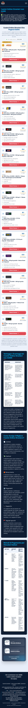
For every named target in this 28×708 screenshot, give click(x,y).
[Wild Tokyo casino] (8, 129)
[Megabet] (8, 213)
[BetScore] (8, 108)
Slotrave (4, 259)
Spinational (5, 301)
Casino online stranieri (13, 676)
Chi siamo (14, 678)
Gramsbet (4, 238)
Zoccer (4, 90)
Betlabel (4, 322)
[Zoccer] (8, 87)
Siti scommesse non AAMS (13, 675)
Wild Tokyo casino (6, 132)
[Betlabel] (8, 319)
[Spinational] (8, 298)
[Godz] (8, 66)
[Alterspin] (8, 192)
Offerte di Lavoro (14, 700)
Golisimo (4, 48)
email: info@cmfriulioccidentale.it (14, 699)
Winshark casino (6, 280)
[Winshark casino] (8, 277)
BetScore (4, 111)
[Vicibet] (8, 171)
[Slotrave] (8, 255)
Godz (3, 69)
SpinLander (4, 153)
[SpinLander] (8, 150)
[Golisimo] (8, 45)
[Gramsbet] (8, 234)
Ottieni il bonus (13, 59)
